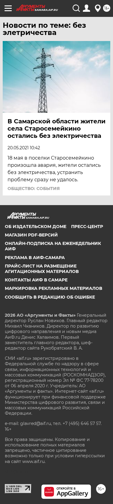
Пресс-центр (87, 226)
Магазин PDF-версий (31, 235)
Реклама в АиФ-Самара (35, 257)
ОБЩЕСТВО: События (34, 188)
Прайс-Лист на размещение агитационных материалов (42, 268)
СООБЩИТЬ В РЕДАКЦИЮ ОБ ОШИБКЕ (50, 297)
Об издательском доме (35, 226)
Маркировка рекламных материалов (53, 288)
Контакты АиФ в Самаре (36, 280)
